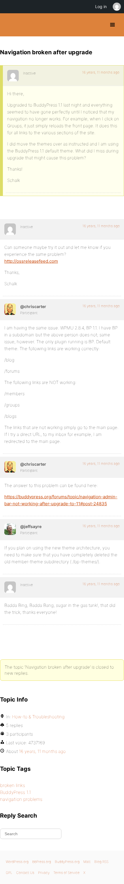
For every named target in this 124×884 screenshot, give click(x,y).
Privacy (44, 872)
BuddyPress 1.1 (15, 792)
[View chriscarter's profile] (10, 309)
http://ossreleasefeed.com (31, 261)
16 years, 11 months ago (100, 72)
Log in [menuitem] (101, 6)
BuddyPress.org (9, 24)
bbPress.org (41, 861)
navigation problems (21, 799)
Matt (87, 861)
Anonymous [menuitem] (116, 6)
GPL (9, 872)
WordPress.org (17, 861)
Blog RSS (101, 861)
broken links (12, 785)
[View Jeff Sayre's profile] (10, 529)
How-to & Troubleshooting (38, 716)
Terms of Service (66, 872)
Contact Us (25, 872)
